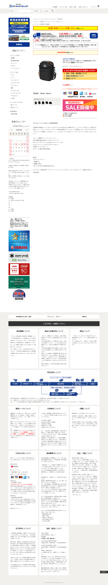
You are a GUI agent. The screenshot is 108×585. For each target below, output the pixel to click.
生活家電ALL (13, 111)
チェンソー (14, 63)
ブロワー (13, 66)
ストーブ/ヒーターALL (16, 102)
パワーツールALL (15, 55)
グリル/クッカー (15, 90)
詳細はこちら (80, 28)
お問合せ (84, 317)
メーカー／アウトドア (45, 19)
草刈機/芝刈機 (15, 60)
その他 (12, 98)
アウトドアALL (14, 72)
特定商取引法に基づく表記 (23, 317)
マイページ (93, 7)
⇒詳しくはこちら (76, 494)
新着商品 (19, 44)
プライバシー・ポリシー (54, 317)
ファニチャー (14, 85)
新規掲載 (47, 24)
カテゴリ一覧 (63, 7)
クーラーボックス (16, 93)
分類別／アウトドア (44, 21)
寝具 (12, 88)
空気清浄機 (14, 114)
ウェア (12, 75)
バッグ (12, 77)
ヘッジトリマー (15, 68)
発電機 (12, 58)
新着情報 (42, 24)
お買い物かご (98, 6)
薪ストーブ (14, 105)
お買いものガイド (83, 7)
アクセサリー (14, 95)
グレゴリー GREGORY (57, 19)
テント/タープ (15, 80)
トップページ (36, 19)
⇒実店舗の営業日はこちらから (21, 126)
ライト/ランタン (15, 82)
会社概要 (54, 7)
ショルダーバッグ (59, 21)
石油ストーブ (14, 107)
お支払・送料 (72, 7)
